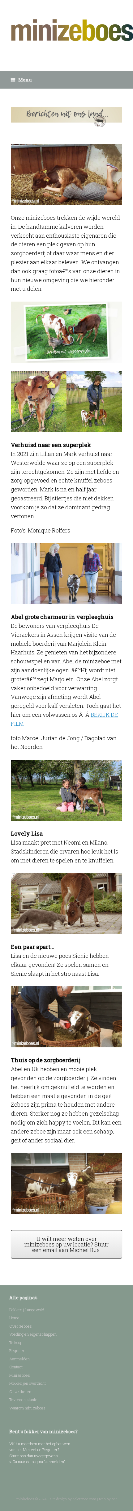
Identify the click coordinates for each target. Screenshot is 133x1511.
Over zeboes (20, 1326)
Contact (16, 1367)
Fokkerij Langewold (26, 1310)
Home (14, 1318)
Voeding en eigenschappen (33, 1334)
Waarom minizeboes (27, 1408)
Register (16, 1350)
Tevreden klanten (24, 1399)
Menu (25, 80)
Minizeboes (19, 1375)
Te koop (15, 1342)
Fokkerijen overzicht (27, 1383)
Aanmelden (19, 1359)
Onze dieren (20, 1391)
